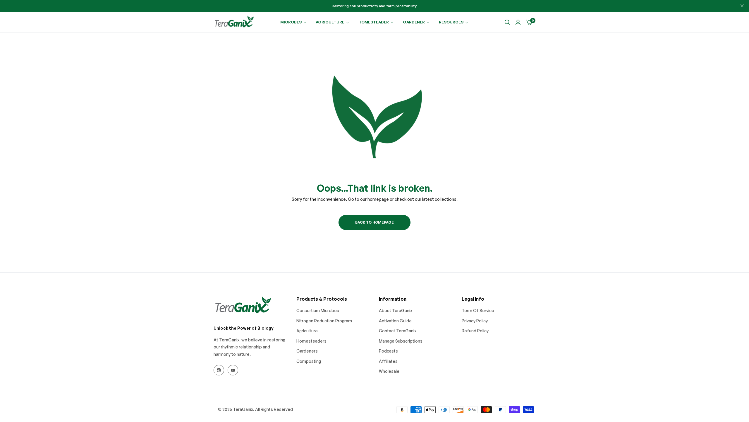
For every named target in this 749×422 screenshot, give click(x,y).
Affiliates (388, 361)
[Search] (507, 22)
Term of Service (478, 310)
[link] (293, 22)
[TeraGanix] (234, 22)
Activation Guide (395, 320)
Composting (308, 361)
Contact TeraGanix (397, 330)
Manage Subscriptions (400, 340)
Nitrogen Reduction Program (324, 320)
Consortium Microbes (317, 310)
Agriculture (307, 330)
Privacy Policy (475, 320)
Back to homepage (374, 222)
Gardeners (307, 350)
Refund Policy (475, 330)
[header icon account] (518, 22)
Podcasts (388, 350)
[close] (742, 6)
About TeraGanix (395, 310)
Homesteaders (311, 340)
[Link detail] (219, 370)
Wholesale (389, 371)
